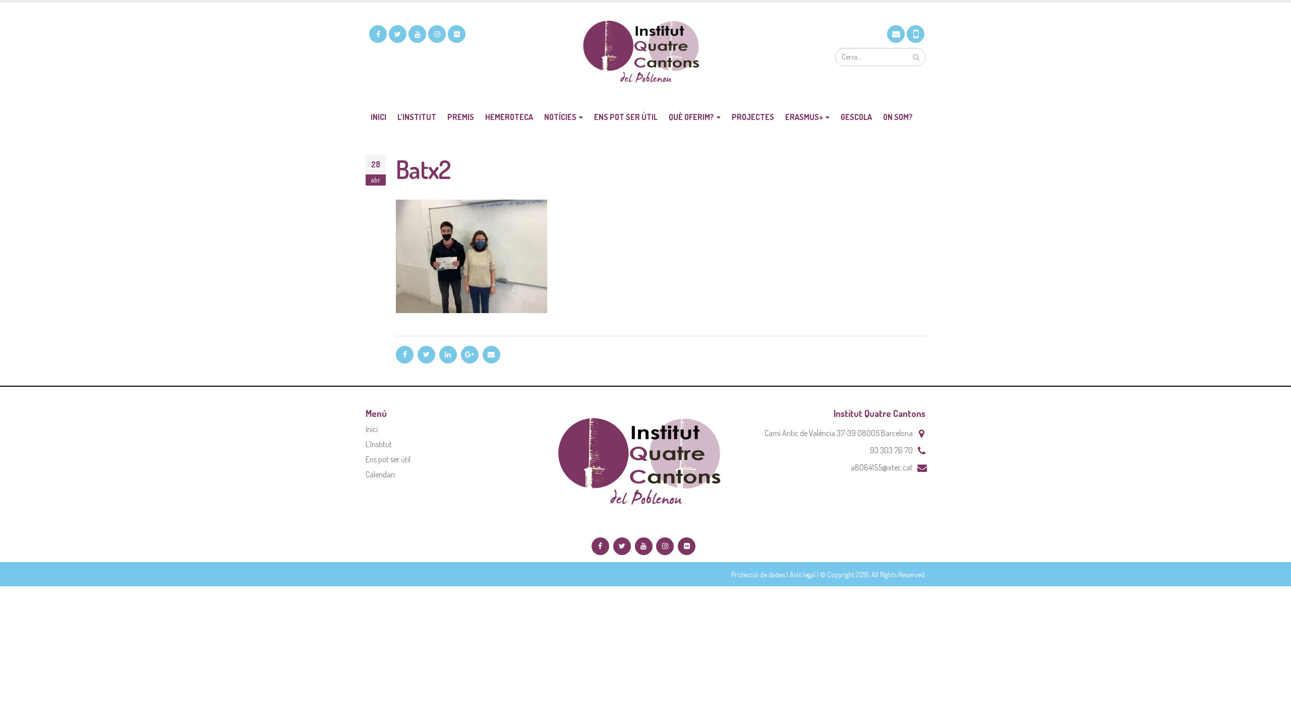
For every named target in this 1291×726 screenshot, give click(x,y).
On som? (898, 117)
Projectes (753, 117)
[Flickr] (456, 34)
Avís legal (802, 574)
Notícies (560, 117)
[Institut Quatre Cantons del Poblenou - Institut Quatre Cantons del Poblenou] (645, 53)
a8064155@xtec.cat (882, 467)
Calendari (380, 474)
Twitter (426, 355)
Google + (470, 355)
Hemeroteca (509, 117)
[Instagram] (437, 34)
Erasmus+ (804, 117)
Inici (378, 117)
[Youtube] (417, 34)
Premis (460, 117)
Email (491, 355)
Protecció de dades (758, 574)
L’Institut (416, 117)
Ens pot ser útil (626, 117)
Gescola (856, 117)
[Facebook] (378, 34)
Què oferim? (691, 117)
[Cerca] (916, 57)
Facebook (405, 355)
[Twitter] (397, 34)
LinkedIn (448, 355)
